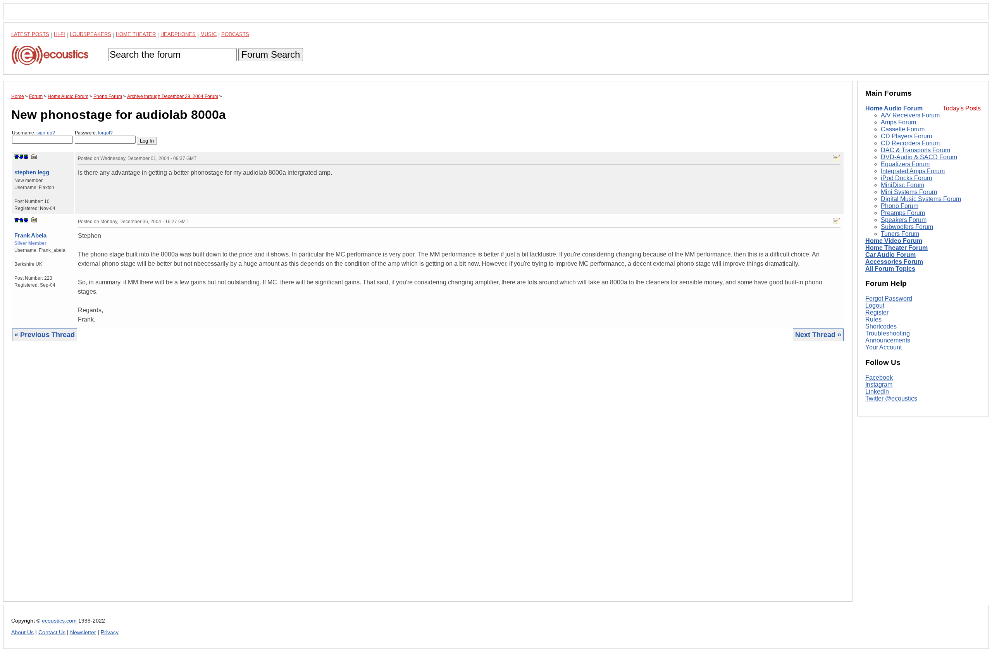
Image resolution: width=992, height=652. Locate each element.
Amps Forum (898, 122)
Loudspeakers (90, 34)
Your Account (883, 347)
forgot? (105, 133)
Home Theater (136, 34)
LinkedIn (877, 391)
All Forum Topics (890, 268)
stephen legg (31, 172)
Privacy (110, 632)
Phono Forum (899, 206)
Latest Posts (30, 34)
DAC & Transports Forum (915, 150)
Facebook (879, 377)
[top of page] (16, 157)
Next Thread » (818, 335)
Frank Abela (30, 235)
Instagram (878, 384)
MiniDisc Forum (902, 185)
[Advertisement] (243, 477)
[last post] (26, 157)
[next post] (21, 157)
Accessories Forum (894, 261)
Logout (874, 305)
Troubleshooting (887, 333)
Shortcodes (881, 326)
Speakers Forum (904, 220)
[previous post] (21, 220)
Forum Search (270, 54)
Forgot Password (888, 298)
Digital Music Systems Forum (921, 199)
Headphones (178, 34)
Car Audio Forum (890, 254)
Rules (873, 319)
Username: (33, 133)
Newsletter (83, 632)
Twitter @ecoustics (891, 398)
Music (208, 34)
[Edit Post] (836, 158)
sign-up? (45, 133)
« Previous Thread (44, 335)
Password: (94, 133)
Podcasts (235, 34)
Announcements (887, 340)
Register (877, 312)
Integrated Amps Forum (913, 171)
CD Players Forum (906, 136)
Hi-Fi (59, 34)
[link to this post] (34, 156)
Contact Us (51, 632)
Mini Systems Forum (909, 192)
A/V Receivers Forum (910, 115)
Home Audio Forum (894, 108)
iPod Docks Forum (906, 178)
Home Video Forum (893, 240)
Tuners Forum (900, 234)
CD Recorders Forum (910, 143)
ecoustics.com (59, 621)
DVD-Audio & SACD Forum (919, 157)
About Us (22, 632)
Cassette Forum (903, 129)
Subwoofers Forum (907, 227)
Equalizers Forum (905, 164)
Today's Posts (962, 108)
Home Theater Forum (896, 247)
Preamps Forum (903, 213)
